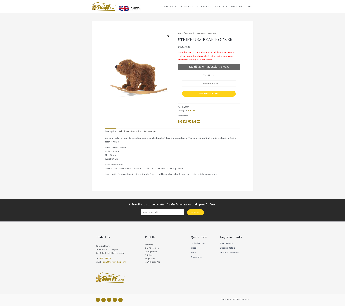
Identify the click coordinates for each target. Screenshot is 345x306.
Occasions (185, 6)
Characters (203, 6)
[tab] (110, 131)
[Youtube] (120, 300)
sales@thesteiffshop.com (114, 262)
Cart (249, 6)
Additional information (130, 131)
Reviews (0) (150, 131)
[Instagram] (103, 300)
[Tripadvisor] (115, 300)
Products (168, 6)
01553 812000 (105, 258)
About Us (219, 6)
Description (110, 131)
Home (180, 33)
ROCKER (188, 33)
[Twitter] (109, 300)
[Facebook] (98, 300)
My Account (237, 6)
